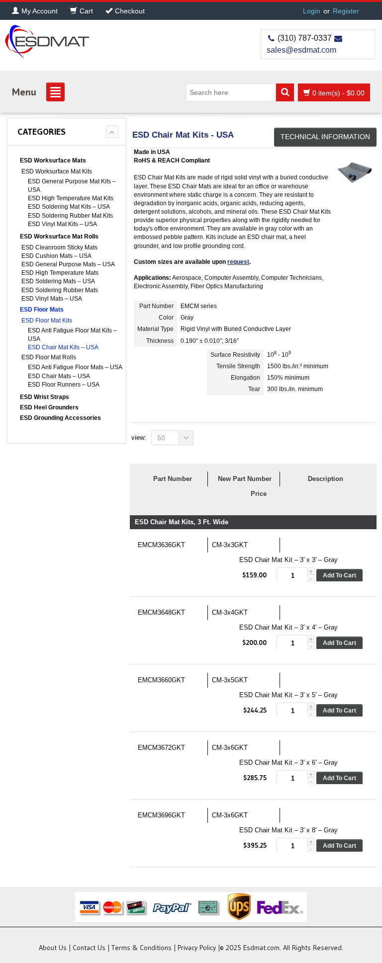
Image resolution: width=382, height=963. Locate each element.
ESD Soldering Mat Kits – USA (69, 206)
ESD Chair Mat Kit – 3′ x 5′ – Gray (288, 695)
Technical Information (325, 137)
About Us (53, 947)
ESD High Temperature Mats (59, 272)
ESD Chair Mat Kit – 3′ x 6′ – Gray (288, 762)
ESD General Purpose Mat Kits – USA (72, 185)
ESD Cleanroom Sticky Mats (59, 247)
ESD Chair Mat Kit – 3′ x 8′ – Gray (288, 830)
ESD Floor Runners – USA (63, 384)
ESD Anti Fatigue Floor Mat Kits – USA (72, 334)
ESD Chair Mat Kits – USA (63, 347)
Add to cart (339, 575)
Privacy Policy (197, 947)
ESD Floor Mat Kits (46, 320)
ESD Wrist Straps (44, 397)
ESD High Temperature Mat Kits (70, 198)
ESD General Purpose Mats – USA (68, 264)
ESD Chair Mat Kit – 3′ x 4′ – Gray (288, 627)
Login (311, 11)
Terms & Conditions (141, 947)
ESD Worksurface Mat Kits (56, 171)
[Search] (285, 92)
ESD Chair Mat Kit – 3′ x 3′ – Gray (288, 559)
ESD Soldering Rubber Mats (59, 290)
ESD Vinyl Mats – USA (51, 298)
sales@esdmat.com (301, 50)
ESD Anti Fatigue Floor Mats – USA (75, 367)
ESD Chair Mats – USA (59, 376)
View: (138, 437)
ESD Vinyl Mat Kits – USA (62, 224)
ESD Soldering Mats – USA (58, 281)
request (238, 261)
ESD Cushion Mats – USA (56, 255)
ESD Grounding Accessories (60, 417)
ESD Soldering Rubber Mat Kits (70, 215)
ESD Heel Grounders (49, 407)
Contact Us (89, 947)
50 (161, 438)
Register (346, 11)
